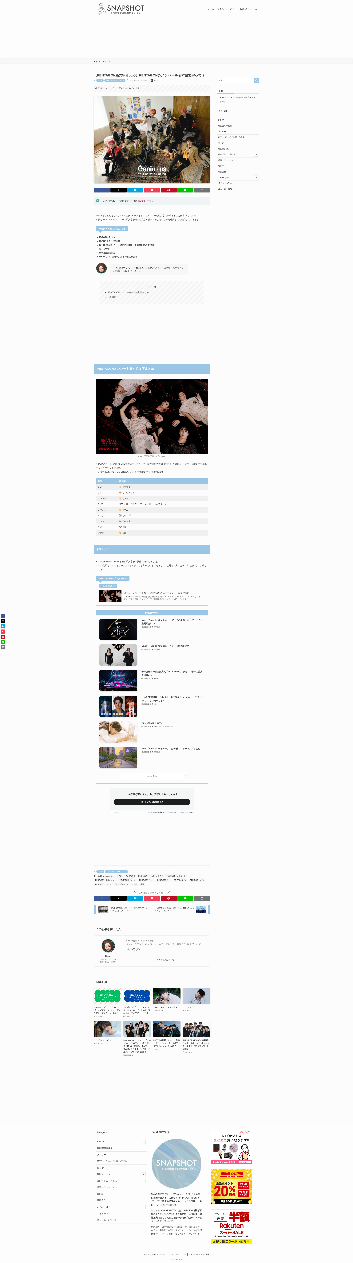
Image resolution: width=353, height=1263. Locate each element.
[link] (128, 949)
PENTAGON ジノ (180, 880)
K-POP (100, 80)
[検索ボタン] (256, 9)
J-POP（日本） (225, 177)
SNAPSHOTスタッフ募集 (199, 1254)
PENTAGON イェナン (128, 880)
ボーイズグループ (121, 884)
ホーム (146, 1254)
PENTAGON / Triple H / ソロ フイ (150, 876)
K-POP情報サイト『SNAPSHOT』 (166, 812)
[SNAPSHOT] (121, 9)
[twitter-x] (138, 949)
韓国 (142, 884)
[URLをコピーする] (202, 190)
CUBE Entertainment (105, 876)
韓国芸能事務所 (225, 126)
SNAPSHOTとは (158, 1254)
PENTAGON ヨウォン (103, 884)
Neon (108, 956)
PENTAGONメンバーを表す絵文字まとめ (128, 292)
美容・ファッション (227, 160)
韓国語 (221, 166)
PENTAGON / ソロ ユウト (175, 876)
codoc (191, 812)
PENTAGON (130, 876)
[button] (102, 190)
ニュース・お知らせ (227, 189)
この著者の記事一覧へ (166, 960)
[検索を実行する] (256, 80)
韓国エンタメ (224, 149)
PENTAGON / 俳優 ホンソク (105, 880)
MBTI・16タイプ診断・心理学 (231, 137)
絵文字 (134, 884)
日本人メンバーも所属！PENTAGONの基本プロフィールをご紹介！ (157, 593)
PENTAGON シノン (197, 880)
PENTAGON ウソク (146, 880)
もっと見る (152, 776)
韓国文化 (222, 172)
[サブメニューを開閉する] (256, 120)
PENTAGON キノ (163, 880)
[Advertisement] (176, 39)
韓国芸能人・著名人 (227, 154)
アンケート (223, 131)
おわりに (112, 297)
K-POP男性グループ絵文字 (115, 80)
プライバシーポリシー (177, 1254)
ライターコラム (225, 183)
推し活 (221, 143)
